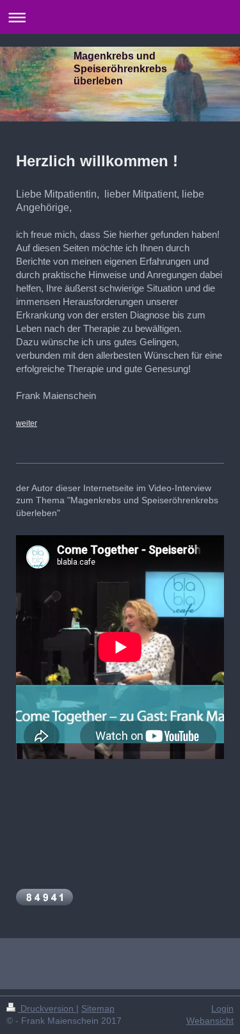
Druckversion (47, 1008)
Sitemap (98, 1008)
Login (222, 1008)
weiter (26, 423)
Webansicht (210, 1020)
